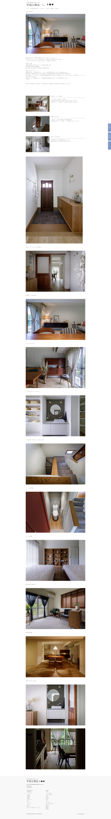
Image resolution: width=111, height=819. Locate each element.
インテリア (29, 802)
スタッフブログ (48, 802)
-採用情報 (43, 5)
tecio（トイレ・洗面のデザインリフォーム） (33, 807)
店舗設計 (28, 795)
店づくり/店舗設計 (49, 794)
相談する (47, 807)
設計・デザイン (29, 799)
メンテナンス (29, 803)
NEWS (47, 799)
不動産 (28, 798)
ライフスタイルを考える (49, 803)
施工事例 (52, 8)
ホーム (28, 8)
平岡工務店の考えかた (34, 8)
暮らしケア (29, 806)
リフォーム (29, 794)
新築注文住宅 (29, 791)
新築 (47, 791)
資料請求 (47, 806)
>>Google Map (29, 785)
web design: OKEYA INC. (80, 813)
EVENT (47, 8)
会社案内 (56, 8)
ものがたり (42, 8)
